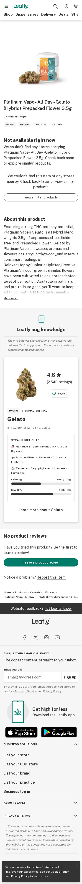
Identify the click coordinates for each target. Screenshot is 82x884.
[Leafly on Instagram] (46, 637)
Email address (13, 669)
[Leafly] (21, 6)
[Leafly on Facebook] (24, 637)
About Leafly (14, 802)
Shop (8, 14)
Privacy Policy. (52, 691)
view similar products (41, 197)
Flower (49, 592)
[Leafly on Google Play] (59, 732)
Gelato (16, 419)
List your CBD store (21, 764)
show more (11, 298)
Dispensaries (26, 14)
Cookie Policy (60, 871)
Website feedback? (41, 608)
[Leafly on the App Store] (21, 732)
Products (21, 592)
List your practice (19, 782)
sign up (70, 677)
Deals (64, 14)
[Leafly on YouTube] (57, 637)
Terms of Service (26, 691)
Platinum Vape (17, 116)
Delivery (48, 14)
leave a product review (41, 562)
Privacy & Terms (17, 815)
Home (8, 592)
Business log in (17, 791)
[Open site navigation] (6, 6)
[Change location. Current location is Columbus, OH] (66, 6)
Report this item (51, 577)
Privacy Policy (20, 876)
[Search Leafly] (55, 6)
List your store (17, 755)
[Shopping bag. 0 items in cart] (75, 6)
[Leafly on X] (35, 637)
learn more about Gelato (41, 510)
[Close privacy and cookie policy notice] (76, 865)
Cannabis (36, 592)
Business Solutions (20, 744)
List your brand (17, 773)
